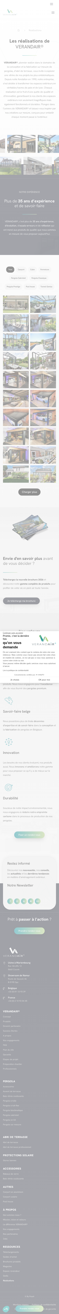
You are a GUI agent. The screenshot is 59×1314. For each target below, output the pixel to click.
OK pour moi (44, 680)
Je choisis (14, 680)
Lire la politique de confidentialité (16, 670)
